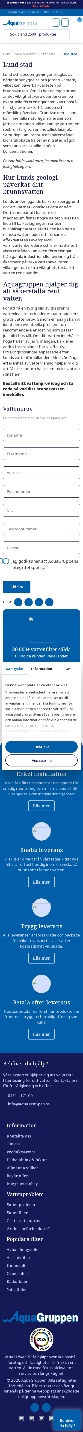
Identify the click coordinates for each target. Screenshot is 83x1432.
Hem (6, 54)
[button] (6, 34)
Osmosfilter (18, 1273)
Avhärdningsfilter (23, 1249)
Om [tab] (68, 668)
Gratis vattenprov (23, 1220)
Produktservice (21, 1152)
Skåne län (48, 54)
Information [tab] (41, 668)
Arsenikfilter (19, 1257)
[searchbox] (37, 34)
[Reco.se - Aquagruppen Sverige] (41, 1339)
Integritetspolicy (22, 1183)
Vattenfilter (17, 1212)
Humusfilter (18, 1265)
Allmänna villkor (23, 1168)
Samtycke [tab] (14, 668)
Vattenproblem (21, 1204)
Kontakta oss (19, 1136)
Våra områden (25, 54)
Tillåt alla (41, 746)
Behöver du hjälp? (67, 1423)
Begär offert (18, 1175)
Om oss (13, 1143)
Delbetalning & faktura (28, 1159)
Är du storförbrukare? (28, 1228)
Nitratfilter (17, 1289)
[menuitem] (75, 34)
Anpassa (39, 760)
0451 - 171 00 (53, 12)
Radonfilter (17, 1281)
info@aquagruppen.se (23, 12)
